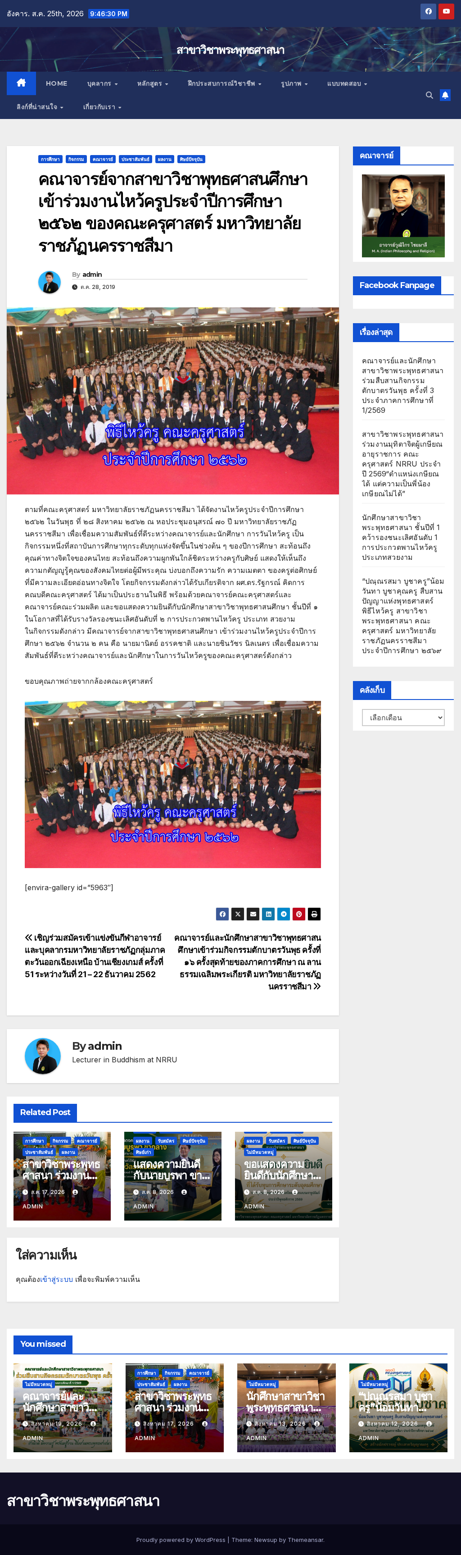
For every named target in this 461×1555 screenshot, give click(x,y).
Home (57, 83)
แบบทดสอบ (345, 83)
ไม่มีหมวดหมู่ (260, 1152)
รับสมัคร (166, 1140)
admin (92, 274)
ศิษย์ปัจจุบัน (191, 159)
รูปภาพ (292, 83)
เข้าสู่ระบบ (56, 1279)
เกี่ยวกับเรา (100, 107)
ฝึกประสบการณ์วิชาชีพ (223, 83)
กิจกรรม (76, 159)
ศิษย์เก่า (143, 1152)
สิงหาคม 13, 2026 (281, 1423)
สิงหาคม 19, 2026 (57, 1423)
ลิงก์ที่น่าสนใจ (38, 107)
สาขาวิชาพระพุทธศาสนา (230, 49)
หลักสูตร (150, 83)
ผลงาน (165, 159)
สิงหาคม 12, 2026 (393, 1423)
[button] (429, 95)
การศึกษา (50, 159)
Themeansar (305, 1539)
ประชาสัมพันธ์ (135, 159)
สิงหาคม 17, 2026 (169, 1423)
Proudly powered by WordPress (181, 1539)
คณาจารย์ (103, 159)
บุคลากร (100, 83)
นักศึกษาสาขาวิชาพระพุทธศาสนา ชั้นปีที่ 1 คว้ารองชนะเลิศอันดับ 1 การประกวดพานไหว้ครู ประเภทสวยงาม (401, 537)
